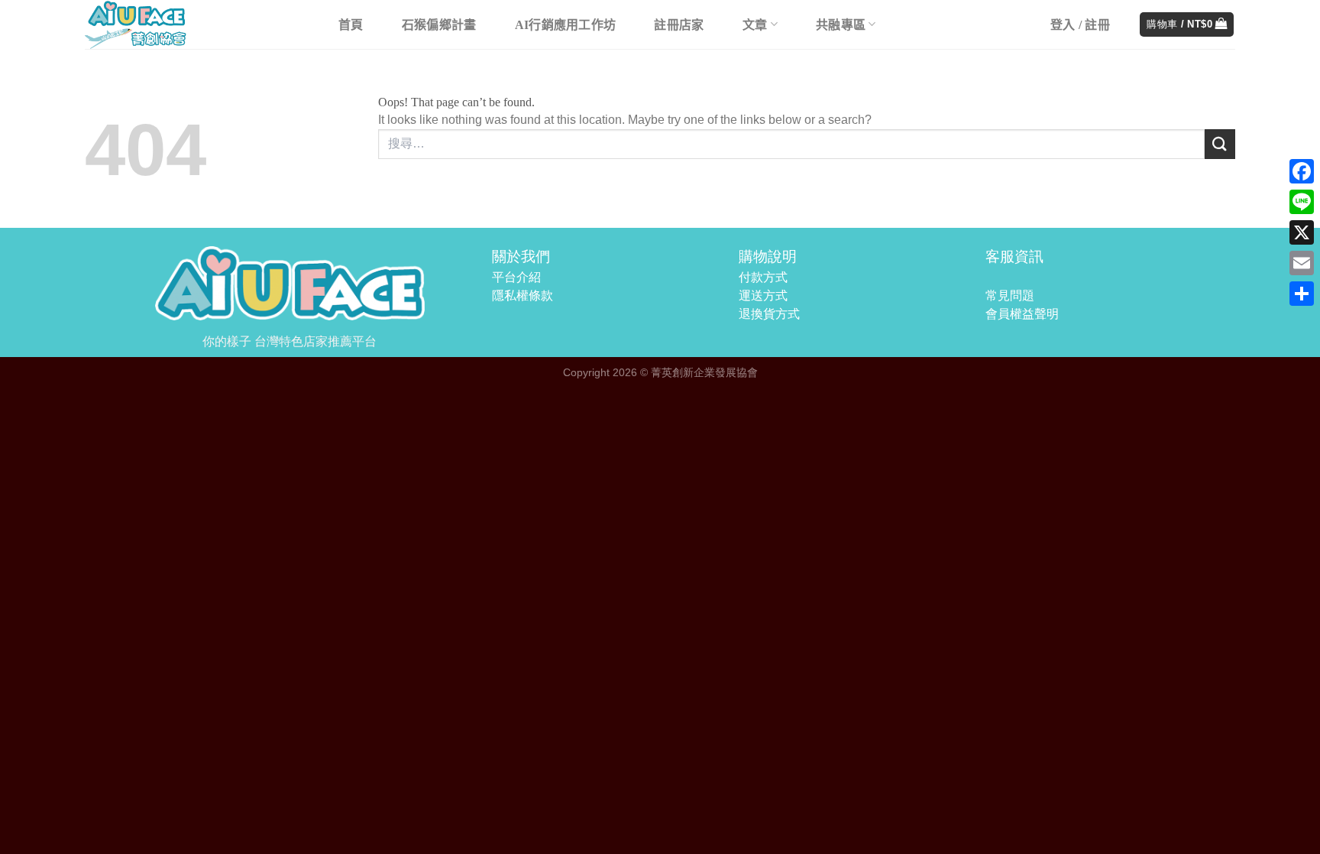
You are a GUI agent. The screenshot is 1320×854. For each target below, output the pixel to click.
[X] (1301, 232)
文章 (755, 24)
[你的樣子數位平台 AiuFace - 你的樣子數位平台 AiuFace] (195, 24)
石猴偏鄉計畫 (439, 24)
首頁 (351, 24)
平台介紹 (516, 277)
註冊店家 (679, 24)
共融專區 (840, 24)
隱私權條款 (522, 295)
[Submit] (1220, 144)
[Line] (1301, 202)
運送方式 (763, 295)
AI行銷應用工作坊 (565, 24)
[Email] (1301, 263)
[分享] (1301, 293)
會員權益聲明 (1022, 313)
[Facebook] (1301, 171)
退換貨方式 (769, 313)
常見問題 (1009, 295)
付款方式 (763, 277)
